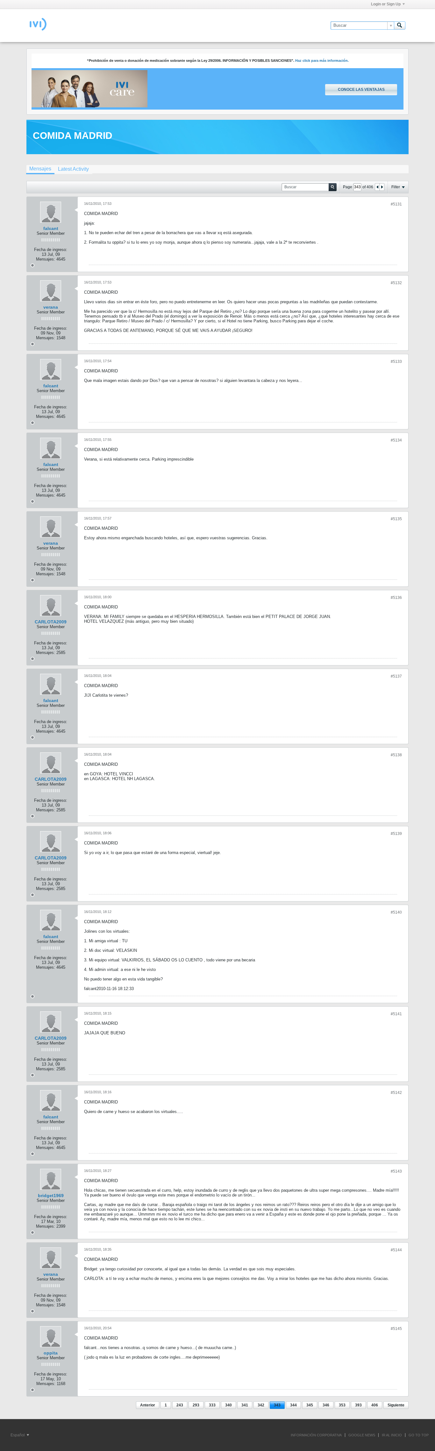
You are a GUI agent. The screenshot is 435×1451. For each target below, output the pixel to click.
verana (50, 307)
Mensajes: (45, 259)
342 (261, 1405)
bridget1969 (51, 1195)
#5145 (396, 1328)
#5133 (396, 361)
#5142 (396, 1092)
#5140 (396, 912)
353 (342, 1405)
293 (196, 1405)
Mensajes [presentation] (40, 168)
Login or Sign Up (386, 4)
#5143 (396, 1171)
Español (18, 1435)
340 (228, 1405)
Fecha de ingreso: (50, 249)
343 (277, 1405)
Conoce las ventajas (361, 89)
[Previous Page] (377, 186)
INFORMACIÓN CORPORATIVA (316, 1435)
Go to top (419, 1435)
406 (374, 1405)
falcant (50, 228)
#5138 (396, 755)
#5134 (396, 440)
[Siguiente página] (382, 186)
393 (358, 1405)
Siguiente (396, 1405)
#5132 (396, 283)
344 (293, 1405)
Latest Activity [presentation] (73, 169)
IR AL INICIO (392, 1435)
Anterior (147, 1405)
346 (326, 1405)
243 (179, 1405)
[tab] (40, 169)
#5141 (396, 1014)
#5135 (396, 519)
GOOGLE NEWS (361, 1435)
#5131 (396, 204)
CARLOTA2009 (51, 621)
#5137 (396, 676)
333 (212, 1405)
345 (309, 1405)
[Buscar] (399, 25)
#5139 (396, 833)
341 (244, 1405)
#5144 (396, 1250)
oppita (51, 1352)
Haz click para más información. (322, 60)
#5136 (396, 597)
